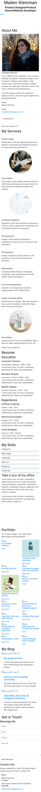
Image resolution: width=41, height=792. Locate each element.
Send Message (7, 759)
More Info (26, 563)
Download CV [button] (8, 119)
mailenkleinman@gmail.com (13, 112)
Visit (3, 548)
